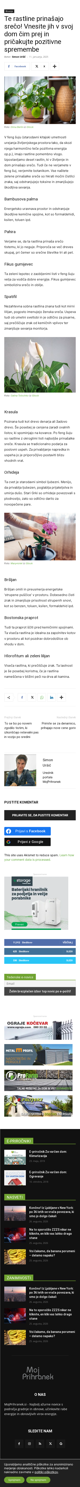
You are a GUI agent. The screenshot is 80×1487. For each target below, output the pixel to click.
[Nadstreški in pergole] (38, 1067)
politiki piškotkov (46, 1472)
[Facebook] (22, 697)
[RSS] (40, 1444)
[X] (32, 697)
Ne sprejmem (38, 1479)
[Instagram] (29, 1444)
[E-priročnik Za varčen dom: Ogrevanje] (15, 1177)
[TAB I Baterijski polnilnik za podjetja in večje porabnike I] (36, 929)
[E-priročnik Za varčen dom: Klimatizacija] (15, 1157)
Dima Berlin (17, 127)
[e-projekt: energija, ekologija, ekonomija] (38, 1119)
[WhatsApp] (41, 697)
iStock (29, 127)
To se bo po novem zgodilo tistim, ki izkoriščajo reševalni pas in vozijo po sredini (21, 730)
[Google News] (61, 1444)
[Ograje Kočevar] (38, 1042)
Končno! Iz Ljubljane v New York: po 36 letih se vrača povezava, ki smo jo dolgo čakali (51, 1212)
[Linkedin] (51, 697)
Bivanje (9, 11)
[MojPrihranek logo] (40, 1373)
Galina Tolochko (20, 395)
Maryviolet (16, 563)
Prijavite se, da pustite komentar (40, 815)
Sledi (69, 951)
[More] (54, 66)
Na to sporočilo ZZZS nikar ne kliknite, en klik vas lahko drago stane (50, 1234)
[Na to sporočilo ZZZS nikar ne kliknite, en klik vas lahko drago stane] (15, 1235)
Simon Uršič (19, 56)
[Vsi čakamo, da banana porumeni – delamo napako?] (15, 1256)
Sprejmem (14, 1479)
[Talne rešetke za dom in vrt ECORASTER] (38, 1093)
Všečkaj (68, 942)
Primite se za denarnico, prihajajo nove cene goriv (58, 726)
